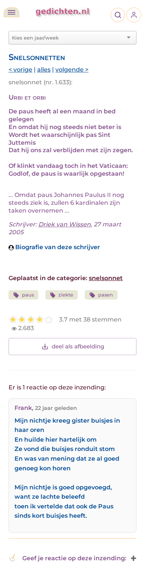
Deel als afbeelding (78, 346)
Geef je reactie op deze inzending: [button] (74, 558)
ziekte (65, 295)
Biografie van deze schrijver (57, 247)
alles (44, 69)
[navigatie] (11, 12)
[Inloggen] (133, 14)
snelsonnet (106, 278)
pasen (105, 295)
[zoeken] (118, 15)
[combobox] (68, 37)
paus (28, 295)
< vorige (20, 69)
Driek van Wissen (64, 224)
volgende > (71, 69)
